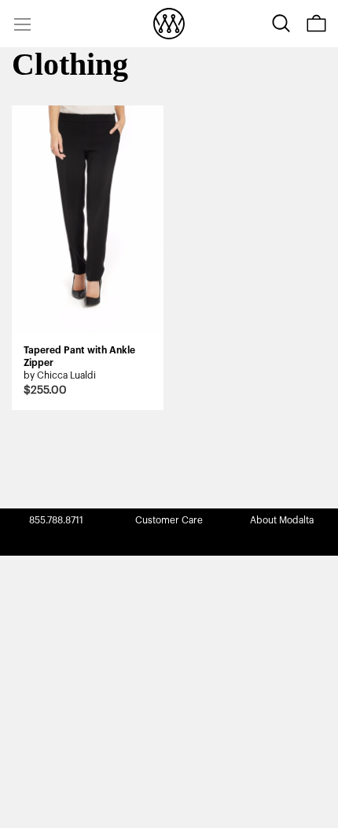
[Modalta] (169, 23)
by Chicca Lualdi (60, 375)
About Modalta (282, 520)
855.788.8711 (56, 520)
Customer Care (169, 520)
